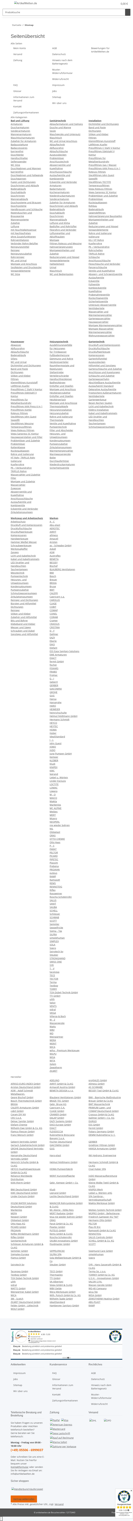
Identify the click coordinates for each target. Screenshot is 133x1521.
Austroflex (55, 555)
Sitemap (56, 97)
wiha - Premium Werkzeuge (64, 1050)
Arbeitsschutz (18, 521)
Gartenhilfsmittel (98, 358)
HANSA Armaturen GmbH (102, 1148)
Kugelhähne (95, 291)
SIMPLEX (54, 941)
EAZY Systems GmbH (61, 1121)
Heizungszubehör (59, 413)
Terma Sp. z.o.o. (97, 1271)
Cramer (54, 620)
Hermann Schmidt (59, 719)
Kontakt (17, 106)
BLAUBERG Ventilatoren (62, 569)
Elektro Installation (99, 409)
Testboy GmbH (19, 1274)
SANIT (53, 903)
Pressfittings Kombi (21, 409)
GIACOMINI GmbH (59, 1145)
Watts (53, 1026)
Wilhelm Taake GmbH (61, 1298)
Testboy (54, 985)
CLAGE (53, 603)
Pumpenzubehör (59, 443)
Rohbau (93, 205)
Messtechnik (17, 572)
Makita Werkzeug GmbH (102, 1203)
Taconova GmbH (19, 1271)
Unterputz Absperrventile (102, 304)
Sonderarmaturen (20, 130)
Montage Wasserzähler (101, 328)
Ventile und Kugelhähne (102, 270)
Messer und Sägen (21, 627)
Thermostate (56, 420)
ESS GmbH (94, 1124)
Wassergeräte (57, 1023)
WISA (52, 1057)
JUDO (52, 750)
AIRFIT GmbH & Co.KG (61, 1083)
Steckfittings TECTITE (100, 182)
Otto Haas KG (18, 1223)
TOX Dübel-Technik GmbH (25, 1278)
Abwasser (16, 345)
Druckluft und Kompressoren (104, 345)
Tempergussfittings (99, 185)
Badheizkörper (58, 382)
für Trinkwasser (58, 351)
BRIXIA (53, 583)
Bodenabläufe (18, 188)
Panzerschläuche (98, 267)
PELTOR (54, 852)
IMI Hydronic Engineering (102, 1155)
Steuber (54, 954)
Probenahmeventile (99, 294)
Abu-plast (55, 525)
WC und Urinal (19, 260)
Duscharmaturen (20, 127)
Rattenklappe (18, 447)
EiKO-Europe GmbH (60, 1124)
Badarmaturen (58, 188)
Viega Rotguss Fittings (100, 188)
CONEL (53, 613)
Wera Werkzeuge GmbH (62, 1291)
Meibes (54, 811)
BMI (52, 572)
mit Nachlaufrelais (21, 233)
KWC (52, 770)
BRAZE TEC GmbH (59, 1100)
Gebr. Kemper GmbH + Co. (64, 1182)
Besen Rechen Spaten (100, 403)
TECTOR (54, 978)
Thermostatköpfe (59, 406)
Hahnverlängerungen (61, 246)
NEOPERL (55, 821)
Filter (13, 478)
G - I (52, 678)
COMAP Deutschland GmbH (104, 1111)
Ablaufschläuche (59, 151)
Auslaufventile (96, 277)
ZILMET (53, 1070)
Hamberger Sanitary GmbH (64, 1305)
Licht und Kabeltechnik (101, 406)
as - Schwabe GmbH (60, 545)
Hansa (53, 699)
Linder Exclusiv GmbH (22, 1196)
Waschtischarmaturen (23, 137)
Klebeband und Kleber (23, 623)
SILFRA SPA (55, 1254)
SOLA (52, 944)
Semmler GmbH (19, 1250)
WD (51, 1033)
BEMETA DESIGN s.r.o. (61, 1090)
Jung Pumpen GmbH (61, 753)
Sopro (53, 948)
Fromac (54, 675)
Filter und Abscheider (61, 430)
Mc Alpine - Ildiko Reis (62, 1210)
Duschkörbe (17, 154)
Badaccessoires (19, 147)
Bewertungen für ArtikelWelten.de (100, 50)
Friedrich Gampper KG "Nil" (104, 1216)
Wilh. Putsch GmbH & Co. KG (65, 1295)
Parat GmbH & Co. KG (61, 1223)
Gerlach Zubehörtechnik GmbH (27, 1145)
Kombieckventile (97, 287)
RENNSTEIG (56, 886)
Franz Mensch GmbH (22, 1134)
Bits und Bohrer (19, 620)
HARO (53, 705)
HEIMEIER (55, 709)
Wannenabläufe (19, 199)
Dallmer (54, 634)
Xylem (53, 1064)
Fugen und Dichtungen (23, 182)
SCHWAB (54, 917)
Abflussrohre (57, 147)
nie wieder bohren (60, 825)
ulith (52, 999)
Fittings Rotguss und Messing (66, 243)
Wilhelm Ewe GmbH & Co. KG (26, 1128)
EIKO (52, 644)
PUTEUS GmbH (58, 1230)
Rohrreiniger (17, 257)
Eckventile (94, 281)
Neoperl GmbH (19, 1216)
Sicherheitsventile (98, 301)
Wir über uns (59, 103)
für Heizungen (57, 348)
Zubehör (15, 223)
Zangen (15, 552)
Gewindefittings (97, 212)
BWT (52, 589)
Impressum (58, 85)
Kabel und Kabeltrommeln (103, 413)
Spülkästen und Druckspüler (26, 267)
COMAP (54, 610)
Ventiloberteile (96, 308)
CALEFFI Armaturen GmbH (25, 1107)
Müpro (53, 818)
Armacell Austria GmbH (62, 1087)
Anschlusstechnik (59, 161)
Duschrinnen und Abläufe (25, 185)
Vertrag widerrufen (23, 1499)
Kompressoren (96, 355)
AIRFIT (53, 531)
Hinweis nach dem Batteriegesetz (62, 62)
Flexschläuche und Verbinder (104, 263)
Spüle (53, 130)
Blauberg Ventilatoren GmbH (65, 1097)
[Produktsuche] (127, 12)
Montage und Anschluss (24, 263)
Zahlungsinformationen (26, 112)
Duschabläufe (18, 192)
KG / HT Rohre (96, 240)
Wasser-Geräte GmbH (100, 1285)
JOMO (53, 746)
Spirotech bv (56, 951)
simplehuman (57, 937)
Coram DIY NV (18, 1114)
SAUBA (53, 907)
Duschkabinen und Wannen (26, 168)
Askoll (53, 548)
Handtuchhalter (19, 158)
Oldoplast (55, 832)
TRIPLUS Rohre (96, 253)
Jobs (54, 91)
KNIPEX (53, 767)
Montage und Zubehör (23, 481)
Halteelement (57, 263)
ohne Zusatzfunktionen (23, 236)
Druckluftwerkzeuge (99, 351)
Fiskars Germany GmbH (101, 1131)
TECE (52, 975)
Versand (17, 54)
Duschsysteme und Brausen (26, 202)
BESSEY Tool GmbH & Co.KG (104, 1090)
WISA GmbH (95, 1295)
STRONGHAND (57, 958)
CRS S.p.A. (16, 1117)
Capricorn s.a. (57, 596)
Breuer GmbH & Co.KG (101, 1100)
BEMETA (54, 559)
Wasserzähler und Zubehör (25, 474)
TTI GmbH (55, 995)
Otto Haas (55, 842)
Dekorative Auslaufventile (102, 389)
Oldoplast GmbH (20, 1220)
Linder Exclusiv (58, 780)
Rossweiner (56, 893)
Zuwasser (16, 488)
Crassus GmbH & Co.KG (101, 1114)
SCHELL (54, 910)
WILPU (53, 1053)
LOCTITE (54, 784)
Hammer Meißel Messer (24, 542)
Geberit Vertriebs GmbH (24, 1141)
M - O (53, 794)
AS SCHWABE (96, 1087)
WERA (53, 1040)
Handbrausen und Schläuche (26, 209)
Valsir (53, 1002)
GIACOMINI (56, 688)
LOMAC (54, 787)
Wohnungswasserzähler (102, 335)
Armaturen (17, 124)
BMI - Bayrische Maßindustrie (105, 1097)
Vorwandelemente (20, 270)
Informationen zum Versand (23, 99)
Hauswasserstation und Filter (26, 437)
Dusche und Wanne (60, 127)
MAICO (53, 797)
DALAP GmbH (57, 1117)
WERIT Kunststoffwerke (62, 1175)
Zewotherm (56, 1067)
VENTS (53, 1006)
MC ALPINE (55, 808)
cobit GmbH (17, 1111)
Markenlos (55, 804)
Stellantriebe (57, 372)
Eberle (53, 641)
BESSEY (54, 562)
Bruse (53, 586)
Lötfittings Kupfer (98, 144)
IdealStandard (57, 736)
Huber (53, 733)
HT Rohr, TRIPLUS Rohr (23, 457)
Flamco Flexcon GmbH (23, 1131)
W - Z (52, 1019)
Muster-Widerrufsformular (62, 71)
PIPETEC (54, 859)
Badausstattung (19, 144)
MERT (53, 815)
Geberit (54, 681)
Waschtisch (56, 137)
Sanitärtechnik (18, 1240)
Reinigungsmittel (20, 246)
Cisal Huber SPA (97, 1169)
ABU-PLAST (94, 1302)
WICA (52, 1047)
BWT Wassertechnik (99, 1104)
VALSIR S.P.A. (95, 1281)
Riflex (52, 890)
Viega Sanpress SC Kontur (103, 192)
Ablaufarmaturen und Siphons (66, 124)
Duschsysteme (18, 205)
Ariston (53, 542)
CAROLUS (55, 600)
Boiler (53, 457)
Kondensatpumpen (60, 440)
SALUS (53, 900)
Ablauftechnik (57, 144)
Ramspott (55, 879)
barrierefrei (17, 151)
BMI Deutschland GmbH (24, 1189)
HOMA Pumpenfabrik (61, 1169)
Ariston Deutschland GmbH (25, 1087)
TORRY (53, 989)
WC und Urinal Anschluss (63, 141)
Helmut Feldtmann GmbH (63, 716)
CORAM (54, 617)
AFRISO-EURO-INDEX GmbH (25, 1083)
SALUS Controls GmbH (101, 1237)
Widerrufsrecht (60, 79)
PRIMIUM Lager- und (100, 1107)
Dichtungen (95, 130)
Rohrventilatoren (20, 240)
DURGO (93, 1121)
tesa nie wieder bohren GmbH (66, 1216)
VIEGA (53, 1012)
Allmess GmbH (96, 1083)
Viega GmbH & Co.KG (61, 1285)
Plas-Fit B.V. (95, 1227)
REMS (53, 883)
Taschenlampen (97, 423)
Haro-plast (55, 1155)
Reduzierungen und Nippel (64, 257)
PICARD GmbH (18, 1227)
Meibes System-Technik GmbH (105, 1210)
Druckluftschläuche (99, 348)
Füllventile (94, 284)
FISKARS (54, 668)
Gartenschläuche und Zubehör (105, 368)
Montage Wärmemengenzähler (105, 325)
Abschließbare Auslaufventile (105, 382)
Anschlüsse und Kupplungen (104, 372)
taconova (54, 971)
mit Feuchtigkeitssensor (23, 229)
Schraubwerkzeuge (21, 545)
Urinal (53, 267)
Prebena (54, 866)
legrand (54, 774)
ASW (52, 552)
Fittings (93, 137)
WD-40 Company (98, 1288)
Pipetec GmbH (57, 1227)
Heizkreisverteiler (59, 362)
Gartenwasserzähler (99, 318)
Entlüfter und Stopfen (61, 385)
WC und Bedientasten (61, 274)
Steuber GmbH (58, 1264)
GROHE (53, 692)
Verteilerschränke (59, 375)
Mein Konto (19, 48)
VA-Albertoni (56, 1281)
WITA (52, 1060)
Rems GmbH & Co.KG (61, 1233)
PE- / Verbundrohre (99, 246)
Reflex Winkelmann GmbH (25, 1233)
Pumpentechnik (58, 426)
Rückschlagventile (98, 298)
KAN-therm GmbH (20, 1182)
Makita (53, 801)
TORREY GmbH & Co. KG (102, 1274)
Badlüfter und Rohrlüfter (63, 226)
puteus (53, 873)
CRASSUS (55, 623)
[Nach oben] (1, 1519)
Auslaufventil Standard (101, 385)
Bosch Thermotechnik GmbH (26, 1100)
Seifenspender (19, 161)
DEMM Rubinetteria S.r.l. (102, 1134)
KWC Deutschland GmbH (24, 1192)
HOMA (53, 729)
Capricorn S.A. (57, 1107)
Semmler (54, 924)
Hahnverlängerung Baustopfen (105, 216)
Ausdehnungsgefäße (61, 345)
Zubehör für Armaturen (23, 141)
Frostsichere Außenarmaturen (105, 392)
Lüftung (15, 226)
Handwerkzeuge (19, 538)
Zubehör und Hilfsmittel (24, 617)
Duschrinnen (18, 195)
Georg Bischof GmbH (22, 1097)
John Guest (55, 743)
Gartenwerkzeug (97, 399)
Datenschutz (59, 54)
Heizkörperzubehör (60, 392)
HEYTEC (54, 726)
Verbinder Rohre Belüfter (24, 243)
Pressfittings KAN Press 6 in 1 (104, 168)
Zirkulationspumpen (22, 512)
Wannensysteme (20, 219)
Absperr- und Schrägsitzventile (105, 274)
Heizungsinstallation (61, 409)
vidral (53, 1009)
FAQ (15, 85)
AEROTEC (55, 528)
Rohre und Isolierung (100, 233)
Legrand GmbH (58, 1192)
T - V (52, 968)
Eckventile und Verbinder (63, 182)
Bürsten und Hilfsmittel (23, 603)
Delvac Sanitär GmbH (22, 1121)
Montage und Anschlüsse (63, 403)
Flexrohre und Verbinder (63, 229)
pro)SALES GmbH (98, 1080)
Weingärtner (56, 1036)
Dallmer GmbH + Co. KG (101, 1117)
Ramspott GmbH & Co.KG (102, 1230)
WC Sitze (15, 165)
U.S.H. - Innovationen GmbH (104, 1278)
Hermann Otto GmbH (100, 1220)
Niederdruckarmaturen (62, 195)
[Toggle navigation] (7, 3)
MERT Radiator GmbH (61, 1213)
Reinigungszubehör (21, 253)
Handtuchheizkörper (61, 379)
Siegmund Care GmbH (101, 1250)
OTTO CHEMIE (57, 838)
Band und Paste (97, 127)
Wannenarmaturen (21, 134)
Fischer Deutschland (61, 1141)
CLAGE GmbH (57, 1111)
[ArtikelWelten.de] (25, 3)
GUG (52, 695)
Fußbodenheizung (59, 355)
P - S (52, 845)
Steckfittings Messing (22, 423)
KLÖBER (54, 760)
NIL (51, 828)
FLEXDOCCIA (56, 1131)
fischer (53, 664)
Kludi (52, 763)
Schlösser (55, 913)
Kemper (54, 757)
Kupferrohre (95, 243)
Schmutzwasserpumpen (102, 426)
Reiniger (15, 250)
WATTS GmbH (18, 1288)
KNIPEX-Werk (96, 1189)
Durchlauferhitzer (59, 461)
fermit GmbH (57, 661)
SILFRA (53, 934)
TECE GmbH (56, 1271)
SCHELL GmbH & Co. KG (101, 1240)
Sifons (14, 358)
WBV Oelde (56, 1288)
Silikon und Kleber (99, 134)
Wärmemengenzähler (100, 332)
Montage (54, 240)
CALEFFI (54, 593)
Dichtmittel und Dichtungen (104, 124)
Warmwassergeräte (60, 454)
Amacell (54, 538)
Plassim (54, 862)
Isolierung (94, 236)
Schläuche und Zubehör (102, 375)
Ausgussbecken (58, 154)
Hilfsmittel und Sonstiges (102, 365)
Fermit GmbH (96, 1128)
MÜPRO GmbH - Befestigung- (104, 1213)
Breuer (53, 579)
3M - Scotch (17, 1298)
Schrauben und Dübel (23, 630)
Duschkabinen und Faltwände (27, 175)
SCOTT (53, 920)
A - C (52, 521)
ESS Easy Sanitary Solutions (64, 651)
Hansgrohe (55, 702)
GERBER (54, 685)
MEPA (14, 1213)
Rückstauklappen (98, 202)
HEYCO (53, 722)
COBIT (53, 606)
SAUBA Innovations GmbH (64, 1240)
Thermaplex (56, 1274)
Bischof (54, 565)
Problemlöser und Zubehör (103, 195)
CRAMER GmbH (58, 1114)
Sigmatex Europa (20, 1254)
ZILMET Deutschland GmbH (25, 1302)
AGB (54, 48)
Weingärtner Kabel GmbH (25, 1291)
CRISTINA (55, 627)
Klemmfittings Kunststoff (102, 141)
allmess (54, 535)
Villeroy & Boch (58, 1016)
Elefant (53, 647)
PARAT (53, 849)
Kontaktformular (20, 1467)
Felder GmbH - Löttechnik (24, 1305)
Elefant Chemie (19, 1124)
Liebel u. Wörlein (59, 777)
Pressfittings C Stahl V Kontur (104, 147)
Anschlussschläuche (61, 171)
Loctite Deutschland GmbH (64, 1196)
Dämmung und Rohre (61, 358)
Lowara (53, 791)
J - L (52, 739)
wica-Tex (93, 1291)
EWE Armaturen (58, 654)
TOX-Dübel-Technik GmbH (64, 992)
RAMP (53, 876)
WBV (52, 1029)
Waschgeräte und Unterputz (65, 134)
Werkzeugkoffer (19, 548)
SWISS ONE (56, 961)
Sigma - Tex (56, 931)
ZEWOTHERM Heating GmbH (104, 1298)
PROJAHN (55, 869)
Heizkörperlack (58, 399)
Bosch (53, 576)
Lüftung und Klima (60, 223)
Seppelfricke (56, 927)
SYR (52, 965)
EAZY (52, 637)
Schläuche (94, 257)
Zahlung (17, 60)
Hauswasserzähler (99, 321)
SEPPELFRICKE (57, 1250)
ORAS (53, 835)
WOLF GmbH (17, 1308)
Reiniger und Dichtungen (24, 600)
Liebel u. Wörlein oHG (100, 1192)
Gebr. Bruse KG (58, 1104)
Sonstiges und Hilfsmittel (24, 634)
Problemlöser (57, 158)
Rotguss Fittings (97, 171)
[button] (109, 3)
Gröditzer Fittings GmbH (102, 1145)
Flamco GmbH (18, 1257)
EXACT (53, 658)
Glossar (17, 91)
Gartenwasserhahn (99, 379)
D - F (52, 630)
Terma (53, 982)
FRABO (53, 671)
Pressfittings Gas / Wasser (103, 165)
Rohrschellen (96, 250)
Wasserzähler (18, 484)
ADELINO (54, 1080)
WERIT (53, 1043)
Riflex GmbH (17, 1237)
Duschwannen (18, 178)
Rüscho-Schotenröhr (61, 896)
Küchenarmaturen (60, 192)
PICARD (54, 855)
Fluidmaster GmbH (60, 1244)
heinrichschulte (58, 712)
